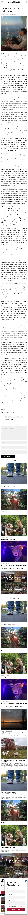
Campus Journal (5, 5)
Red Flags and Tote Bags (8, 539)
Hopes (3, 513)
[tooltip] (6, 417)
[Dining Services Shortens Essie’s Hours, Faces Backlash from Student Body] (14, 576)
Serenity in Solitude (6, 731)
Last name (9, 894)
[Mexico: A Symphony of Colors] (14, 588)
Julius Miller (14, 14)
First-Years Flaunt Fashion (8, 486)
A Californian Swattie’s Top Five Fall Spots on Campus (13, 761)
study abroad (20, 568)
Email (8, 900)
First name (9, 888)
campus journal (8, 568)
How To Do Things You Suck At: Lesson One (14, 565)
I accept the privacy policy (15, 906)
